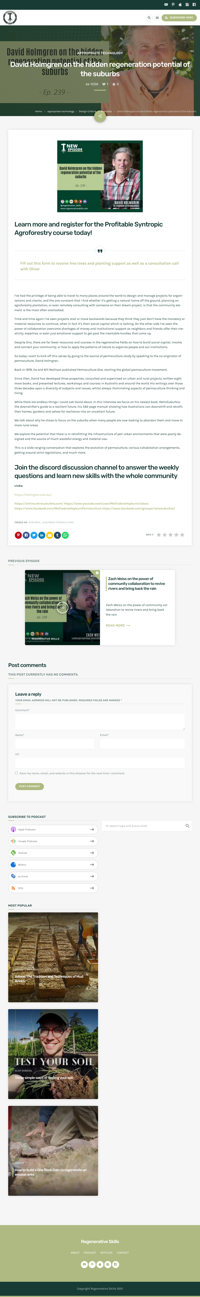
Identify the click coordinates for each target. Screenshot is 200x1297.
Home (38, 111)
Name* (19, 735)
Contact (123, 1252)
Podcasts (106, 111)
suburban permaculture (58, 522)
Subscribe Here (178, 18)
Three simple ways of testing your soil (44, 1078)
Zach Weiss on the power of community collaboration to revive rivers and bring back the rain (136, 583)
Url (17, 754)
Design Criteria (87, 111)
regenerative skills (45, 638)
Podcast (90, 1252)
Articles (106, 1252)
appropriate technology (60, 111)
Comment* (22, 710)
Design (19, 1163)
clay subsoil (23, 1070)
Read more (118, 625)
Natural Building (26, 969)
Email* (104, 735)
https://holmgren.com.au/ (33, 495)
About (75, 1252)
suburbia (34, 522)
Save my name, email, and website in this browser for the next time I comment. (72, 773)
